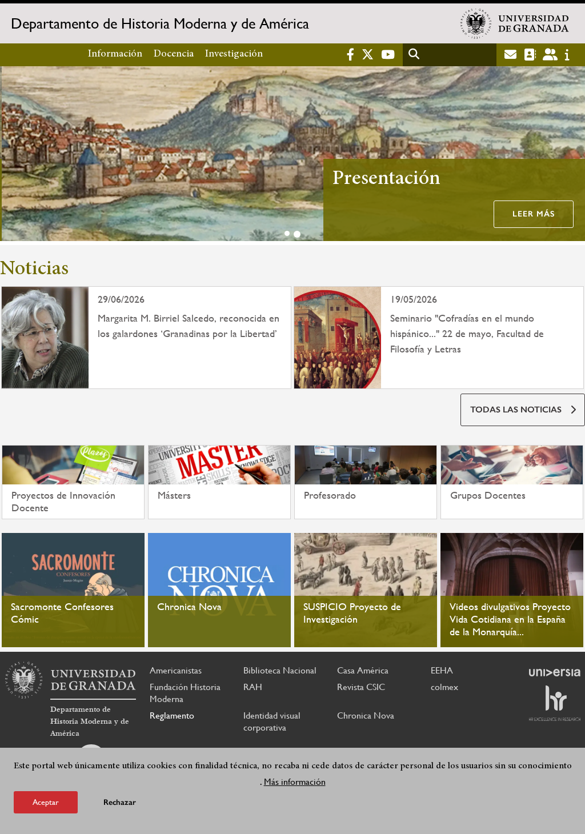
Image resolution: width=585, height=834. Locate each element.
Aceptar (46, 802)
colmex (444, 686)
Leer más (532, 214)
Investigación (234, 54)
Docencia (174, 54)
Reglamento (172, 715)
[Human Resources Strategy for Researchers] (554, 703)
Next (571, 155)
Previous (13, 155)
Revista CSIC (361, 686)
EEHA (442, 670)
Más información (295, 781)
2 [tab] (297, 234)
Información (115, 54)
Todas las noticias (516, 409)
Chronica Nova (365, 715)
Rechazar (119, 802)
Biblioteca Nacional (279, 670)
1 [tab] (287, 233)
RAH (252, 686)
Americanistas (176, 670)
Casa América (362, 670)
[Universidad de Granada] (515, 23)
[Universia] (554, 672)
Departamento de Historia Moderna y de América (160, 23)
